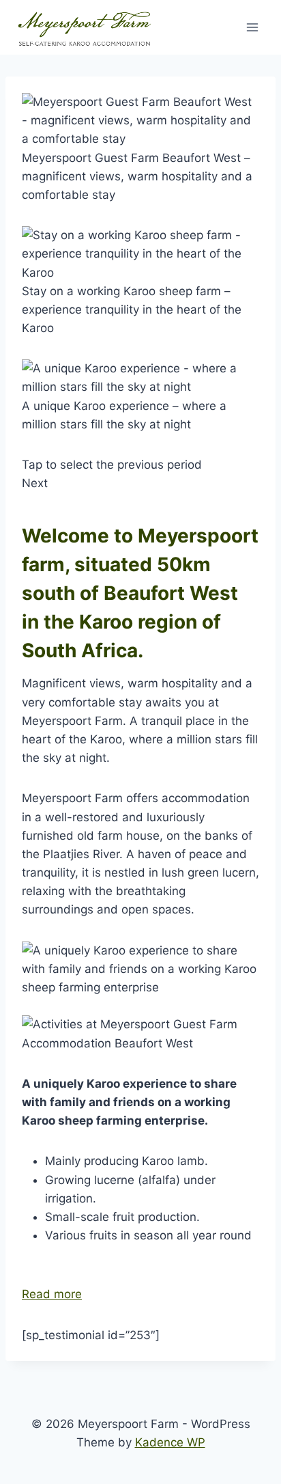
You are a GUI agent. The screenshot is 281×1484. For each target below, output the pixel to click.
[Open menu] (252, 27)
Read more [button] (52, 1294)
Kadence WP (170, 1442)
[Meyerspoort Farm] (84, 27)
